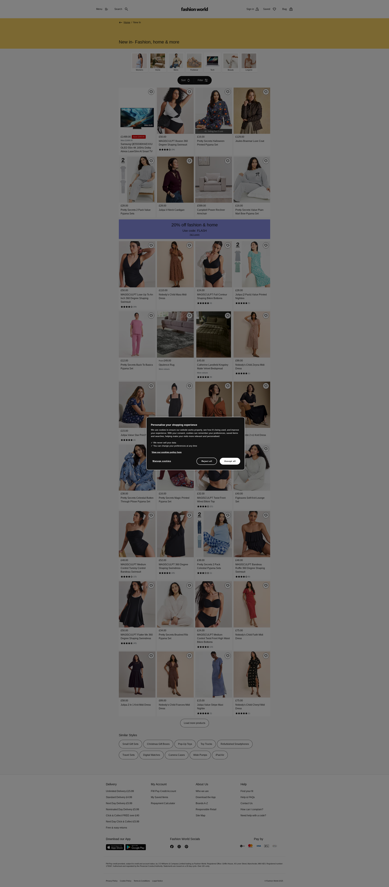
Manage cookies (161, 461)
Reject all (207, 461)
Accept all (230, 461)
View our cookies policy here (165, 452)
